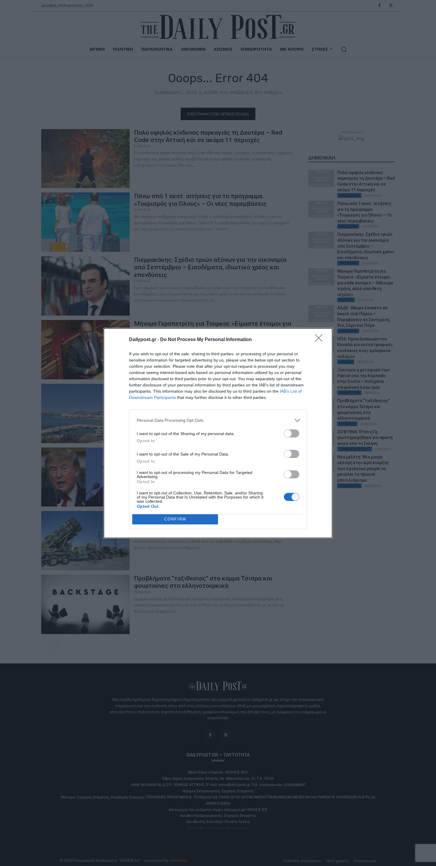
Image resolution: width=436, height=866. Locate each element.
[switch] (291, 433)
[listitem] (218, 420)
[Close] (320, 340)
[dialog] (218, 433)
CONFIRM (175, 519)
